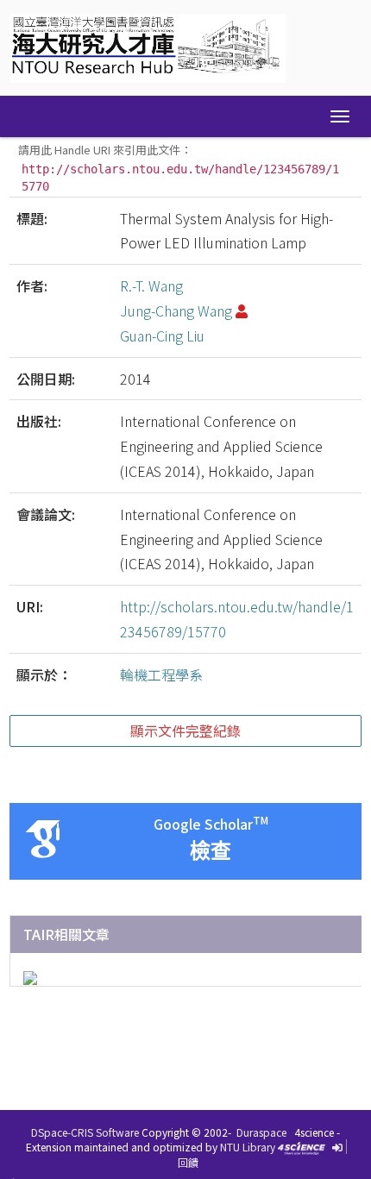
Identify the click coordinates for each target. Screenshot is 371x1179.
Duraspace (261, 1132)
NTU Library (247, 1146)
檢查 (210, 850)
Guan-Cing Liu (162, 335)
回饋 (188, 1162)
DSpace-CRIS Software (85, 1132)
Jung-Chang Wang (176, 310)
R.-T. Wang (151, 285)
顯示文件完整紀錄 (185, 730)
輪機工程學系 (161, 674)
